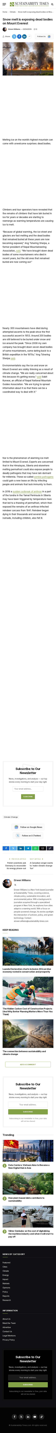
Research (7, 1300)
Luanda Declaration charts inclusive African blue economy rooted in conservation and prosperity (27, 970)
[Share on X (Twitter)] (14, 36)
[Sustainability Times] (29, 4)
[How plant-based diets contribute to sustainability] (28, 1184)
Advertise (7, 1327)
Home (5, 12)
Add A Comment (28, 1064)
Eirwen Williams (14, 29)
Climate (13, 12)
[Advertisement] (28, 109)
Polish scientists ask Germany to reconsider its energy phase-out (15, 865)
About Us (6, 1319)
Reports (6, 1296)
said (18, 250)
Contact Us (7, 1331)
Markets (6, 1283)
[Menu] (4, 4)
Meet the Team (9, 1323)
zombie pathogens (43, 476)
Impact (5, 1279)
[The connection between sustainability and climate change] (28, 1033)
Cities (5, 1267)
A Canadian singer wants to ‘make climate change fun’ (41, 865)
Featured (6, 1262)
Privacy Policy (9, 1340)
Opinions (6, 1288)
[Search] (52, 4)
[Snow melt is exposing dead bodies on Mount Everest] (28, 59)
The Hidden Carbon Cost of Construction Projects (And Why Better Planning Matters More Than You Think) (28, 1011)
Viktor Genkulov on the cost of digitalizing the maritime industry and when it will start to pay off (30, 1234)
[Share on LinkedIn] (24, 36)
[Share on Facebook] (19, 36)
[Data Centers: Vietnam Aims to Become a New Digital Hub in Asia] (28, 1151)
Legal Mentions (9, 1336)
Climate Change (11, 817)
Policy (5, 1292)
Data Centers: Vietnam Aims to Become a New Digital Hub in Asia (28, 1166)
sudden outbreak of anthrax (27, 491)
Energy (6, 1275)
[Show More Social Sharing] (29, 36)
